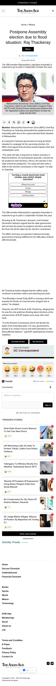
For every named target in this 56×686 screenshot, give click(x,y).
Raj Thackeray (38, 342)
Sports (5, 591)
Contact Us (7, 656)
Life (4, 630)
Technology (8, 603)
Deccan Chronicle (11, 568)
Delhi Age (6, 614)
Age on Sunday (30, 3)
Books (5, 587)
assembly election (18, 342)
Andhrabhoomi (9, 573)
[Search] (53, 11)
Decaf (5, 622)
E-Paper (6, 644)
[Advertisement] (28, 265)
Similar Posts (11, 542)
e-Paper (20, 3)
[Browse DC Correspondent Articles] (7, 350)
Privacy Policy (9, 652)
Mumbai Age (8, 618)
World (5, 595)
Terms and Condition (12, 640)
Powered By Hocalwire (10, 680)
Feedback (7, 648)
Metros (28, 49)
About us (6, 626)
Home (5, 564)
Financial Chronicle (11, 577)
